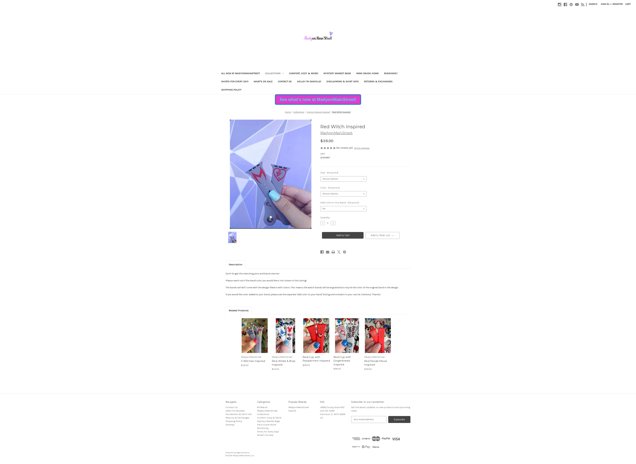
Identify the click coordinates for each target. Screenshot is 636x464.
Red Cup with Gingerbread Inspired (342, 360)
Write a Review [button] (362, 148)
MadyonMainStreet (298, 407)
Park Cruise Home (367, 73)
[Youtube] (577, 4)
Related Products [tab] (239, 310)
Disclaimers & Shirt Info (342, 81)
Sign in (605, 4)
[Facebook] (565, 4)
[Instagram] (559, 4)
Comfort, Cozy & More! (303, 73)
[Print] (333, 252)
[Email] (327, 252)
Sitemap (230, 424)
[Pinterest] (571, 4)
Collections (273, 73)
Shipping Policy (231, 89)
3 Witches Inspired (253, 361)
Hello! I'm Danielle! (309, 81)
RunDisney (391, 73)
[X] (339, 252)
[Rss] (582, 4)
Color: (330, 187)
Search (593, 4)
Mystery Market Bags (337, 73)
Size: (329, 172)
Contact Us (285, 81)
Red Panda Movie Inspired (375, 362)
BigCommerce (243, 452)
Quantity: (325, 217)
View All (292, 410)
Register (617, 4)
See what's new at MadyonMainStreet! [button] (318, 99)
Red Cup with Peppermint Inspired (316, 358)
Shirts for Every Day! (234, 81)
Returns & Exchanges (378, 81)
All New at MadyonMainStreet (240, 73)
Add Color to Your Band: (339, 202)
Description (235, 264)
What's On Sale (263, 81)
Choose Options (255, 335)
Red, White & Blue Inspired (283, 362)
